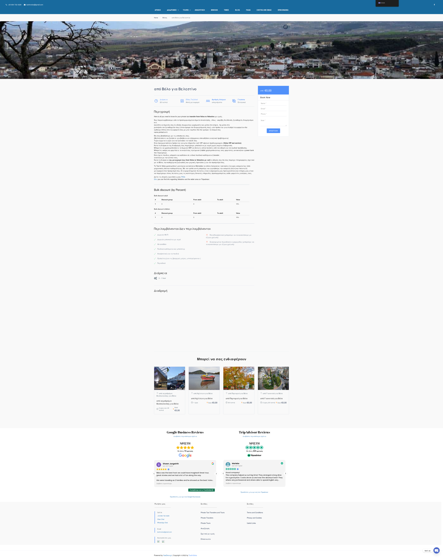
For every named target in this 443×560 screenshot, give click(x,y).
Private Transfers (207, 518)
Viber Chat (160, 519)
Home (156, 18)
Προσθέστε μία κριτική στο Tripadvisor (254, 492)
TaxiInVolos (193, 555)
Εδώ (155, 179)
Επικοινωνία (283, 10)
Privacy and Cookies (254, 518)
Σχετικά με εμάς (264, 10)
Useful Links (251, 523)
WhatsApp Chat (162, 522)
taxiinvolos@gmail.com (164, 532)
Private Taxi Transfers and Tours (212, 512)
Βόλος (165, 18)
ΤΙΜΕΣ (226, 10)
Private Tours (205, 523)
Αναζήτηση (200, 10)
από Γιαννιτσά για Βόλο (271, 398)
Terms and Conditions (255, 512)
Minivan (214, 10)
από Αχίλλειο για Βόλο (202, 398)
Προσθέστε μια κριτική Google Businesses (185, 497)
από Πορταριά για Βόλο (236, 398)
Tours (186, 10)
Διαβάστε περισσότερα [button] (168, 484)
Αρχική (158, 10)
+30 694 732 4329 (163, 516)
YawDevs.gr (167, 555)
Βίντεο (284, 73)
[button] (216, 473)
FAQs (248, 10)
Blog (237, 10)
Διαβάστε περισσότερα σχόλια (185, 436)
